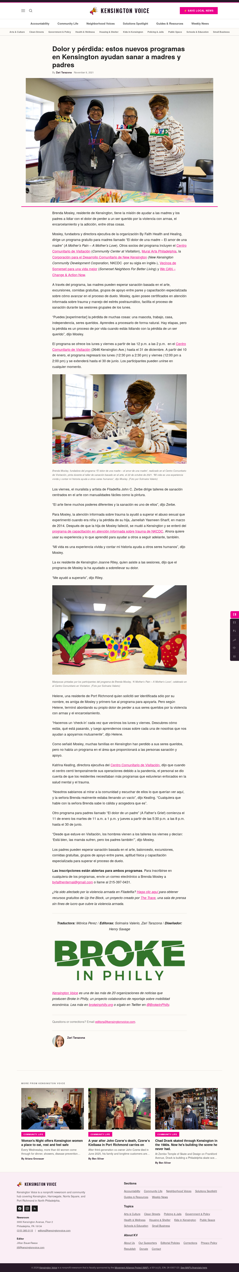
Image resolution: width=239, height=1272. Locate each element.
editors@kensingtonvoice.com (115, 1021)
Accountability (39, 23)
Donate (143, 1249)
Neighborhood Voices (100, 23)
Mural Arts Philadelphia (159, 251)
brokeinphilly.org (101, 1004)
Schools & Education (198, 32)
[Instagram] (27, 1208)
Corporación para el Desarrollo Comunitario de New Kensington (99, 257)
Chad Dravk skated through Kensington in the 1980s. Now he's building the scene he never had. (186, 1144)
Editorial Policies (170, 1243)
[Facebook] (20, 1208)
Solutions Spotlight (135, 23)
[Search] (30, 11)
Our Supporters (148, 1243)
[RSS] (35, 1208)
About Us (129, 1243)
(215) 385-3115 (25, 1230)
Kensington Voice (65, 992)
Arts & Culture (17, 32)
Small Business (221, 32)
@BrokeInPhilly (158, 1004)
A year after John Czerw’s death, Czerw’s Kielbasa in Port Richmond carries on (119, 1142)
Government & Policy (59, 32)
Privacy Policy (209, 1243)
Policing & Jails (156, 32)
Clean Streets (36, 32)
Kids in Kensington (133, 32)
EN (234, 615)
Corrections (190, 1243)
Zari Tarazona (64, 72)
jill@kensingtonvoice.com (30, 1247)
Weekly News (200, 23)
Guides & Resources (169, 23)
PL (234, 631)
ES (234, 622)
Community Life (68, 23)
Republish (130, 1249)
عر (234, 639)
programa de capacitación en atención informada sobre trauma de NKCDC (107, 531)
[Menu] (23, 10)
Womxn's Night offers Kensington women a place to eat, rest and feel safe (52, 1142)
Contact (156, 1249)
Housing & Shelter (109, 32)
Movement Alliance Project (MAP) (132, 1267)
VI (234, 656)
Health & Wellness (85, 32)
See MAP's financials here (194, 1267)
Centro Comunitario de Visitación (135, 764)
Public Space (175, 32)
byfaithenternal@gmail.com (72, 881)
